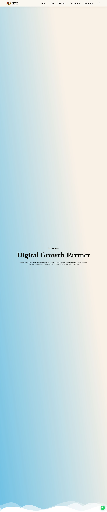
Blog (52, 3)
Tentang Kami (75, 3)
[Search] (99, 3)
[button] (103, 508)
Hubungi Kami (88, 3)
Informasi (62, 3)
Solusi (43, 3)
